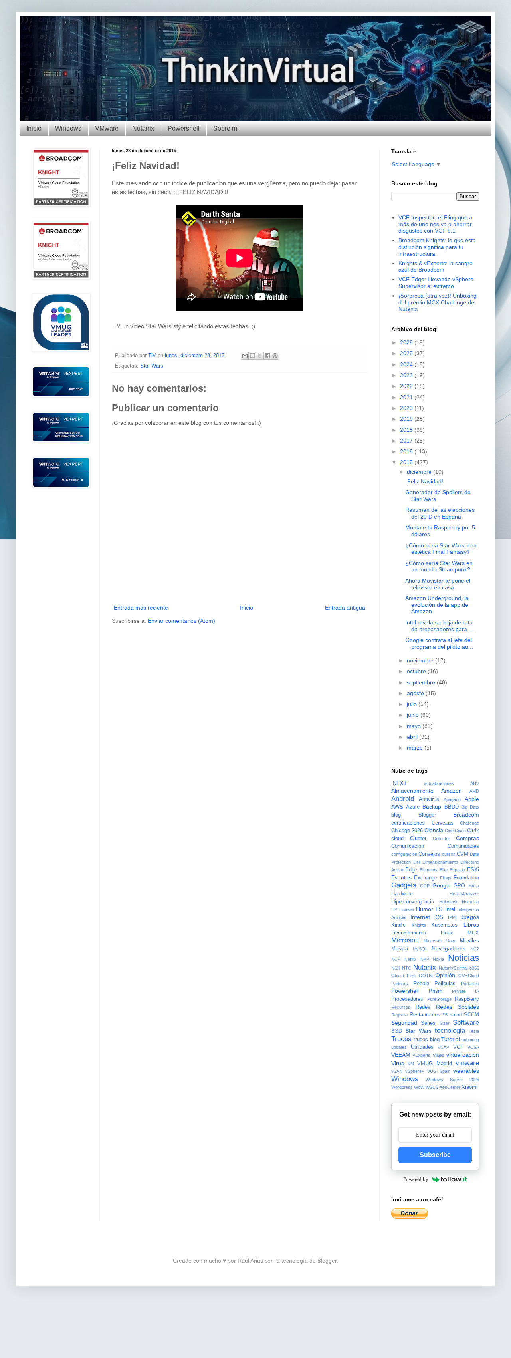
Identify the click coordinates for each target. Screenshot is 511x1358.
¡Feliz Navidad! (424, 481)
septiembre (422, 682)
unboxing (470, 1039)
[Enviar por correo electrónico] (245, 356)
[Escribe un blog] (252, 356)
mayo (414, 726)
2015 (407, 462)
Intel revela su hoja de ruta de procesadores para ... (439, 625)
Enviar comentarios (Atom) (181, 621)
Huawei (406, 909)
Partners (399, 983)
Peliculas (445, 983)
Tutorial (450, 1039)
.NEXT (399, 783)
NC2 (474, 948)
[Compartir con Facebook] (267, 356)
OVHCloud (468, 975)
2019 (407, 419)
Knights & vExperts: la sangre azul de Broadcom (435, 266)
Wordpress (402, 1087)
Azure (413, 807)
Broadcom (466, 814)
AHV (474, 783)
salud (456, 1015)
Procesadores (407, 999)
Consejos (429, 854)
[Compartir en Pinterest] (275, 356)
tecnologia (450, 1030)
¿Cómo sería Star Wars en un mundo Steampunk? (439, 566)
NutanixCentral (453, 968)
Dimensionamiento (440, 862)
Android (402, 799)
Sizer (445, 1023)
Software (466, 1022)
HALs (473, 885)
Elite (444, 869)
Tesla (474, 1031)
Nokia (438, 959)
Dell (416, 862)
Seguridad (404, 1023)
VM (411, 1063)
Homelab (470, 901)
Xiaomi (469, 1087)
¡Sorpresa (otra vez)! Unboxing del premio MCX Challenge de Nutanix (437, 302)
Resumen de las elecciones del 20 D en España (440, 513)
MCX (473, 933)
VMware (107, 128)
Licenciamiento (408, 933)
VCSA (473, 1047)
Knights (419, 925)
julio (412, 704)
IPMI (452, 917)
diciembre (420, 472)
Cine (449, 830)
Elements (429, 869)
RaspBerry (467, 999)
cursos (449, 854)
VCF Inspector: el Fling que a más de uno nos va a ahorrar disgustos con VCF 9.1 (435, 224)
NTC (406, 968)
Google (441, 885)
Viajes (438, 1055)
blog (396, 815)
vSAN (396, 1071)
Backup (431, 806)
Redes (423, 1007)
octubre (417, 671)
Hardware (402, 894)
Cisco (460, 830)
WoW (419, 1087)
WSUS (432, 1087)
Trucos (401, 1039)
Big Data (470, 807)
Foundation (466, 878)
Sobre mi (226, 128)
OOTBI (426, 975)
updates (399, 1047)
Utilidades (422, 1047)
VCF (458, 1047)
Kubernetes (444, 925)
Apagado (452, 799)
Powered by (415, 1179)
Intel (450, 909)
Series (428, 1023)
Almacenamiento (412, 790)
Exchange (425, 878)
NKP (424, 959)
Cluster (418, 838)
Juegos (470, 917)
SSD (396, 1031)
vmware (467, 1063)
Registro (399, 1014)
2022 (407, 386)
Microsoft (405, 940)
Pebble (421, 983)
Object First (403, 975)
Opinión (445, 975)
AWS (397, 806)
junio (413, 715)
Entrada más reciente (141, 607)
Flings (446, 877)
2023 (407, 375)
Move (451, 940)
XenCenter (450, 1087)
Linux (447, 933)
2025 (407, 353)
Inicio (34, 128)
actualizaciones (439, 783)
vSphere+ (414, 1071)
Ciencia (433, 830)
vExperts (421, 1055)
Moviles (469, 940)
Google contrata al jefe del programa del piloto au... (439, 643)
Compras (467, 838)
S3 (445, 1014)
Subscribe (435, 1154)
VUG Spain (438, 1071)
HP (394, 909)
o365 (474, 968)
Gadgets (403, 885)
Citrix (473, 830)
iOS (438, 917)
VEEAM (400, 1055)
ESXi (473, 870)
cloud (397, 838)
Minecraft (433, 940)
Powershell (184, 128)
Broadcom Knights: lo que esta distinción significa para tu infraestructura (437, 247)
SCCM (471, 1015)
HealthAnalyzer (464, 893)
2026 (407, 342)
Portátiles (470, 983)
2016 (407, 451)
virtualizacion (462, 1055)
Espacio (457, 869)
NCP (395, 959)
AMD (474, 791)
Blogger (427, 815)
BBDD (451, 807)
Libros (471, 924)
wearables (466, 1071)
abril (413, 737)
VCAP (443, 1047)
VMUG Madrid (434, 1063)
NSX (395, 968)
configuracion (404, 854)
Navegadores (448, 948)
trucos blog (426, 1039)
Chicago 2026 (407, 830)
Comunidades (463, 846)
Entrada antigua (345, 607)
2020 (407, 408)
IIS (439, 909)
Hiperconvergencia (412, 902)
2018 (407, 430)
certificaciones (408, 823)
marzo (415, 747)
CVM (462, 854)
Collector (441, 838)
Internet (420, 917)
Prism (435, 991)
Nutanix (143, 128)
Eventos (401, 877)
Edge (411, 870)
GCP (425, 885)
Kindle (398, 925)
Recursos (400, 1007)
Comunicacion (407, 846)
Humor (424, 909)
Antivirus (429, 799)
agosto (416, 693)
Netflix (410, 959)
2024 (407, 364)
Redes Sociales (457, 1007)
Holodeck (448, 901)
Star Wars (151, 366)
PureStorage (439, 999)
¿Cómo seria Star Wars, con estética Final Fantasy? (441, 548)
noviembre (421, 660)
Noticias (463, 958)
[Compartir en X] (260, 356)
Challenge (469, 823)
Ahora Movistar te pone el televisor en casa (437, 584)
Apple (472, 799)
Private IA (465, 991)
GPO (459, 886)
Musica (399, 949)
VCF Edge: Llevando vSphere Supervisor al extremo (435, 282)
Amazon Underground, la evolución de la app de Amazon (437, 605)
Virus (397, 1063)
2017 (407, 440)
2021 (407, 397)
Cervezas (443, 823)
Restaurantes (425, 1015)
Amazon (451, 790)
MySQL (420, 948)
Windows (68, 128)
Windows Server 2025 (452, 1079)
